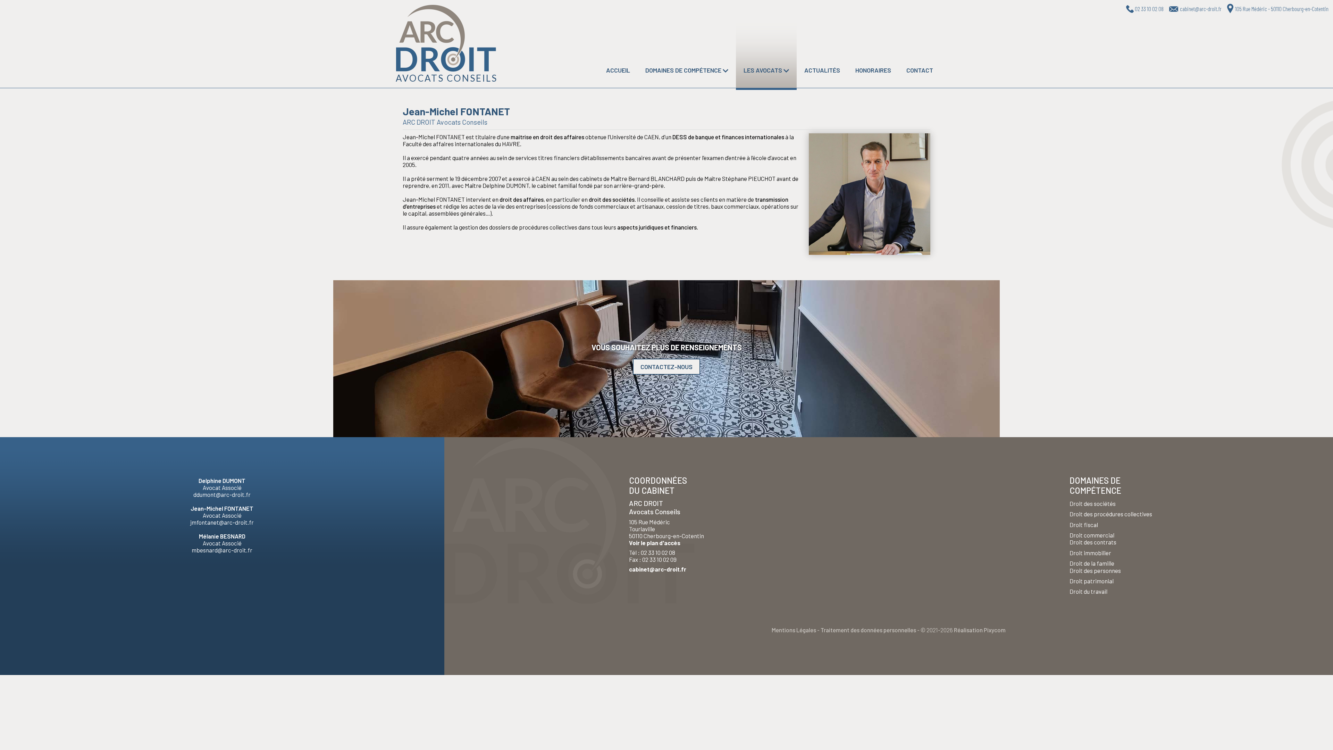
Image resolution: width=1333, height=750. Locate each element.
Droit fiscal (1084, 524)
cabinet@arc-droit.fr (657, 569)
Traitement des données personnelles (868, 629)
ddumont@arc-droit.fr (222, 494)
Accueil (618, 70)
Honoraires (873, 70)
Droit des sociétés (1093, 503)
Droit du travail (1088, 591)
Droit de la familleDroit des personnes (1095, 567)
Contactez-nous (666, 366)
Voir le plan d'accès (654, 542)
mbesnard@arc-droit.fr (222, 550)
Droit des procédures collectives (1111, 513)
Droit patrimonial (1092, 580)
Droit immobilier (1090, 552)
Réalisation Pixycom (980, 629)
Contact (919, 70)
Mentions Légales (794, 629)
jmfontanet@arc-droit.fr (222, 522)
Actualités (822, 70)
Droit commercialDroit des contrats (1093, 538)
